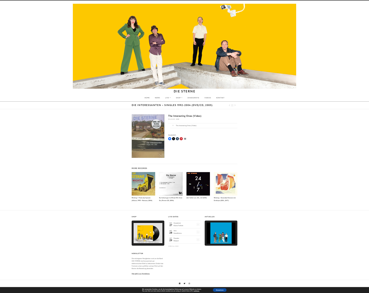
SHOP (180, 98)
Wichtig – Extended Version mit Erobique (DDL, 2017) (225, 199)
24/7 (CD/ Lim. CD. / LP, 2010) (196, 198)
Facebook (180, 283)
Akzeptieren (220, 290)
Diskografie (193, 98)
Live (169, 98)
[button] (143, 238)
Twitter (184, 283)
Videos (207, 98)
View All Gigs (173, 246)
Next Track (235, 105)
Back (232, 105)
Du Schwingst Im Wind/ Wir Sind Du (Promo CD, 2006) (170, 199)
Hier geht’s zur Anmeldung (141, 274)
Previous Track (229, 105)
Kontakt (220, 98)
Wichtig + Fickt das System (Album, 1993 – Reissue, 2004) (142, 199)
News (157, 98)
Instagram (189, 283)
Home (147, 98)
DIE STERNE (184, 91)
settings (196, 291)
